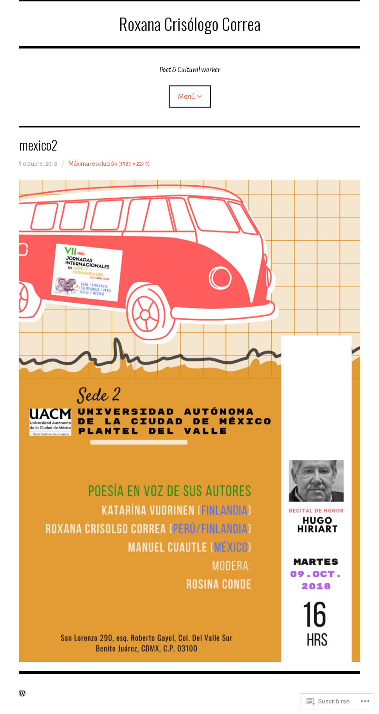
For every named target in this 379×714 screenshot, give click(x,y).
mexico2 (38, 144)
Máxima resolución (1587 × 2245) (109, 164)
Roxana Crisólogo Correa (190, 23)
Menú (186, 96)
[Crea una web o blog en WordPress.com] (22, 693)
